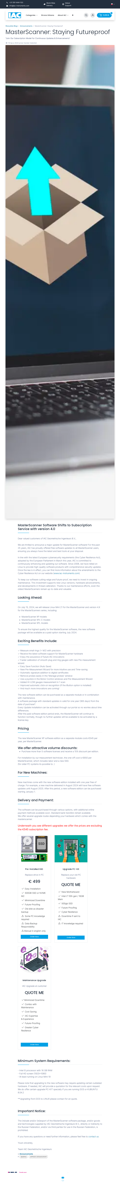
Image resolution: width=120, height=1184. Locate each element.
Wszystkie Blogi (12, 26)
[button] (63, 1177)
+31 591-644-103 (16, 2)
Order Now (34, 936)
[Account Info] (92, 15)
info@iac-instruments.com (19, 6)
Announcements (26, 26)
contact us (93, 1136)
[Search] (86, 15)
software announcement (38, 1157)
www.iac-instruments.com (66, 573)
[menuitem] (31, 15)
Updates (24, 1157)
